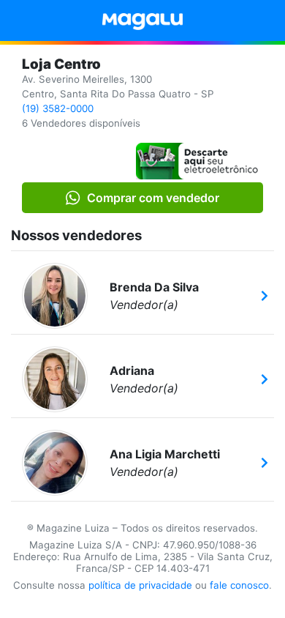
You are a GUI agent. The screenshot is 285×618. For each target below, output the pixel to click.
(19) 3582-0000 (58, 108)
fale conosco (239, 585)
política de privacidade (140, 585)
